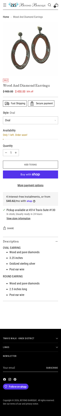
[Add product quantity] (16, 152)
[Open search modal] (49, 5)
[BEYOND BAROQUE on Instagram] (10, 380)
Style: (9, 112)
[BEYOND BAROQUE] (27, 5)
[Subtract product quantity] (6, 152)
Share (10, 228)
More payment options (30, 185)
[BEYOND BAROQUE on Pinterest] (15, 380)
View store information (18, 218)
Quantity (8, 145)
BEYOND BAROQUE (28, 400)
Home (6, 16)
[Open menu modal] (4, 5)
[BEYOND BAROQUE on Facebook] (5, 380)
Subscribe (52, 367)
